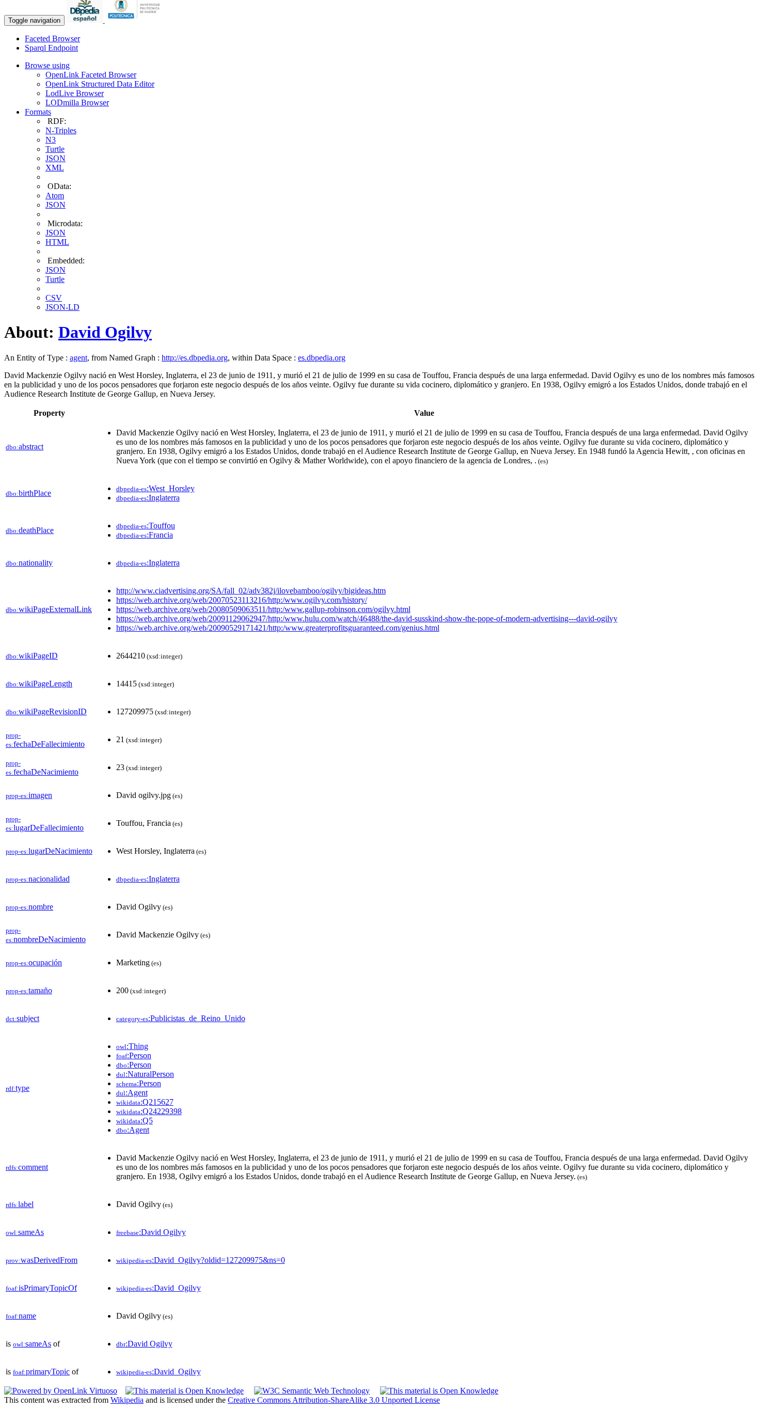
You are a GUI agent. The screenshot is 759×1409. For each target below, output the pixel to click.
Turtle (55, 149)
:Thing (132, 1046)
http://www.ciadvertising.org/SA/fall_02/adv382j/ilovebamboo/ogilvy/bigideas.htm (251, 590)
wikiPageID (32, 655)
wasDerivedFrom (41, 1260)
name (21, 1315)
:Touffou (145, 525)
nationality (29, 562)
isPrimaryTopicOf (41, 1287)
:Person (133, 1055)
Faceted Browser (52, 38)
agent (78, 357)
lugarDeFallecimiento (45, 823)
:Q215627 (144, 1102)
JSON (55, 158)
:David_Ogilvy (158, 1287)
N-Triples (60, 130)
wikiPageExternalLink (49, 609)
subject (22, 1018)
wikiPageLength (39, 683)
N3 (50, 139)
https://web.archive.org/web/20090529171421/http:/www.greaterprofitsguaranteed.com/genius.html (277, 627)
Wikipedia (127, 1400)
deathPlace (30, 530)
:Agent (132, 1092)
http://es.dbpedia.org (195, 357)
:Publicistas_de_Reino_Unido (180, 1018)
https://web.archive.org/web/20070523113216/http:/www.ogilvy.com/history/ (241, 600)
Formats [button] (38, 111)
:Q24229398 (149, 1111)
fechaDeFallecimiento (45, 739)
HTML (57, 242)
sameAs (25, 1232)
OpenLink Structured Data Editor (99, 84)
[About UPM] (136, 19)
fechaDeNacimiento (42, 767)
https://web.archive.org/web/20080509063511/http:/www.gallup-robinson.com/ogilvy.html (263, 609)
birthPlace (28, 493)
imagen (29, 795)
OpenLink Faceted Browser (90, 74)
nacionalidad (38, 878)
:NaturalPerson (145, 1074)
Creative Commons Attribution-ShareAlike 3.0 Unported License (334, 1400)
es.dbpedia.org (321, 357)
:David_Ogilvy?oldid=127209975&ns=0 (200, 1260)
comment (27, 1167)
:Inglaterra (148, 497)
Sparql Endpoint (51, 47)
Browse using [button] (47, 65)
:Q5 (134, 1120)
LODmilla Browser (77, 102)
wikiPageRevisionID (46, 711)
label (20, 1204)
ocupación (34, 962)
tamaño (29, 990)
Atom (54, 195)
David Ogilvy (105, 332)
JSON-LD (62, 307)
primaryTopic (41, 1371)
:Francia (144, 534)
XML (54, 167)
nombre (29, 906)
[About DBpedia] (86, 19)
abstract (24, 446)
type (17, 1088)
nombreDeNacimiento (46, 935)
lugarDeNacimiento (49, 851)
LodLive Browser (74, 93)
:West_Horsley (155, 488)
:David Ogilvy (151, 1232)
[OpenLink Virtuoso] (60, 1390)
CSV (53, 297)
